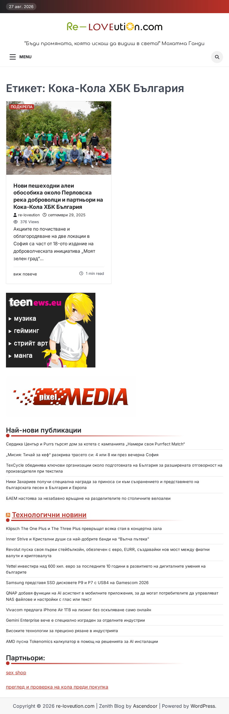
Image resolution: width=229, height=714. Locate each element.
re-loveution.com (75, 706)
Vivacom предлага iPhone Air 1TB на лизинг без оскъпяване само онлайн (78, 609)
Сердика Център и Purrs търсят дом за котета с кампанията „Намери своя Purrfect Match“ (95, 444)
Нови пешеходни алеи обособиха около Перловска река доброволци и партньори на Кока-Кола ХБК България (58, 196)
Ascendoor (145, 706)
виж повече (25, 274)
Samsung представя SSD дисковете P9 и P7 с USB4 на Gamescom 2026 (77, 582)
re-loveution (29, 215)
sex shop (16, 672)
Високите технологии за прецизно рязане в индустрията (62, 630)
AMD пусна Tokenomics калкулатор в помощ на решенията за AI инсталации (82, 641)
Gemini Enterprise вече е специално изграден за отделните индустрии (75, 620)
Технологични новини (49, 515)
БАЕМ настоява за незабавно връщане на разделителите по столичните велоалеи (88, 498)
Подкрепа (22, 107)
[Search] (217, 57)
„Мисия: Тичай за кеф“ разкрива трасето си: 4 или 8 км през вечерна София (82, 454)
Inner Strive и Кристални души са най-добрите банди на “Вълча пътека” (77, 539)
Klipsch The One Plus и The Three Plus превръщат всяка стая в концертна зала (84, 528)
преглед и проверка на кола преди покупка (57, 687)
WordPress (203, 706)
